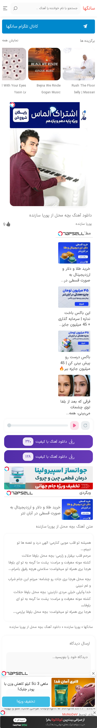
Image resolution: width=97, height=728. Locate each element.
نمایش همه (10, 40)
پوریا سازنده (84, 224)
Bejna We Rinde (49, 85)
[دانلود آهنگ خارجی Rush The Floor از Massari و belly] (79, 64)
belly (77, 92)
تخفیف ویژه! (26, 701)
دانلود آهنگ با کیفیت (46, 441)
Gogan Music (51, 92)
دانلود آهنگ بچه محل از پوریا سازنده (60, 215)
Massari (89, 92)
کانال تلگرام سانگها (22, 26)
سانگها (88, 627)
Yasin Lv (20, 92)
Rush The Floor (83, 85)
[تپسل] (12, 104)
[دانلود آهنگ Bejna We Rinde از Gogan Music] (44, 64)
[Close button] (94, 712)
